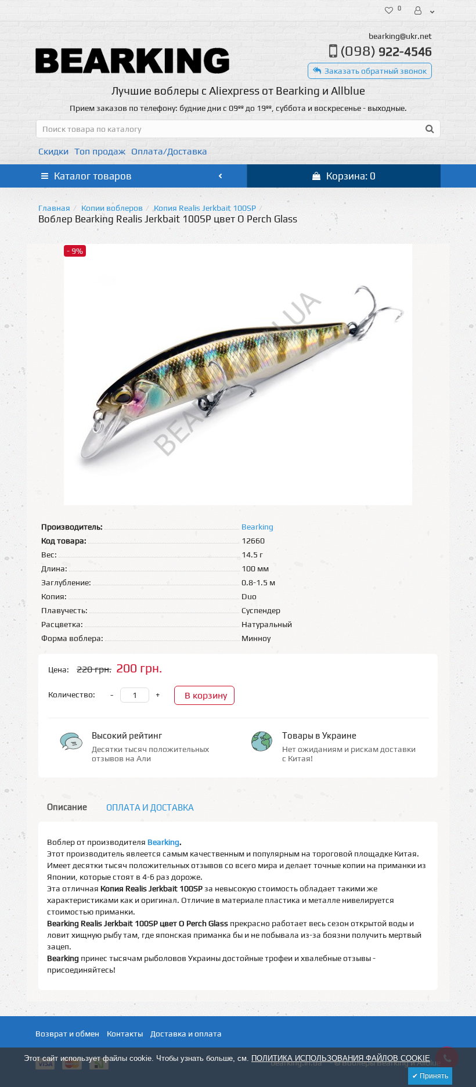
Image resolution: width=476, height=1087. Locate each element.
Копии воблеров (112, 208)
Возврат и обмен (67, 1033)
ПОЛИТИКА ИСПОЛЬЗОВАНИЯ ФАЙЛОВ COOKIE (340, 1058)
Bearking (163, 842)
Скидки (53, 151)
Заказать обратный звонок (375, 70)
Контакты (125, 1033)
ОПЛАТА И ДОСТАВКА (150, 807)
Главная (54, 208)
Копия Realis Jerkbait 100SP (205, 208)
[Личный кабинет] (425, 10)
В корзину (206, 695)
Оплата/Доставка (169, 151)
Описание (67, 807)
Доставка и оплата (186, 1033)
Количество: (71, 694)
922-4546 (386, 51)
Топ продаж (99, 151)
